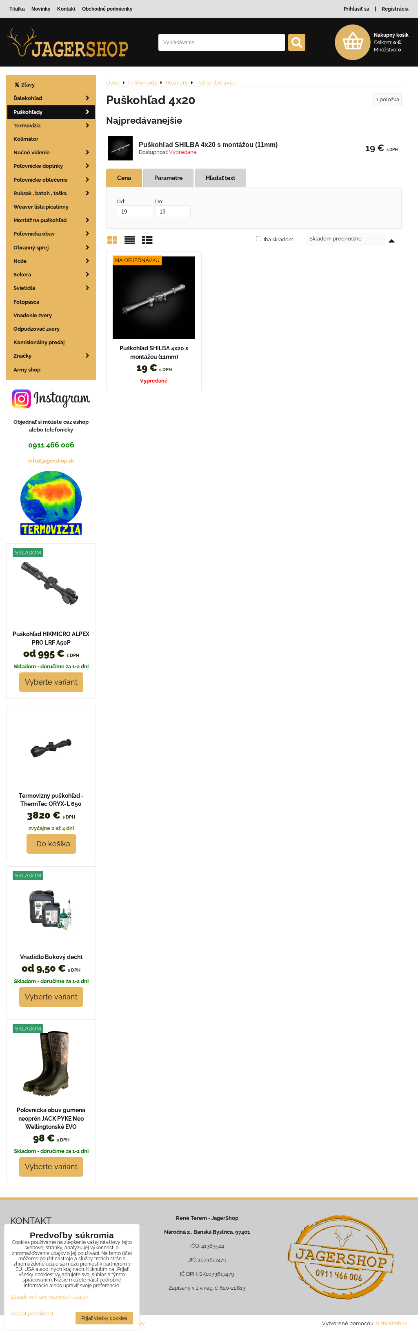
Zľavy (27, 85)
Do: (159, 201)
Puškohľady (27, 112)
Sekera (22, 274)
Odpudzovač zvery (36, 329)
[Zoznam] (130, 243)
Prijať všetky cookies (104, 1318)
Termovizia (26, 125)
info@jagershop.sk (51, 461)
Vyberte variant (51, 682)
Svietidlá (24, 288)
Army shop (26, 370)
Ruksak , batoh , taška (40, 193)
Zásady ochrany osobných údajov (49, 1297)
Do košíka (51, 843)
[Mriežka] (112, 243)
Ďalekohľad (27, 98)
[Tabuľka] (147, 243)
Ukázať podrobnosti (33, 1314)
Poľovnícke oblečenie (40, 180)
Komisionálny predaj (38, 342)
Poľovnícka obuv (34, 234)
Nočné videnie (31, 152)
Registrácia (395, 9)
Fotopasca (26, 302)
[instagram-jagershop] (51, 408)
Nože (20, 261)
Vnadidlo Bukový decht (51, 957)
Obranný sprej (31, 248)
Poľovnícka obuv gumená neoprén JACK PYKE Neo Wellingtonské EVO (51, 1118)
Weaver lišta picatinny (41, 207)
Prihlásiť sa (356, 9)
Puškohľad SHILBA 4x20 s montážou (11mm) (208, 144)
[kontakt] (341, 1257)
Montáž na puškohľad (40, 220)
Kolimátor (25, 139)
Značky (22, 356)
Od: (121, 201)
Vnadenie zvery (32, 315)
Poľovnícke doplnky (38, 166)
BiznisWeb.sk (391, 1323)
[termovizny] (51, 533)
